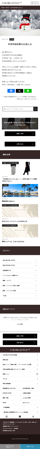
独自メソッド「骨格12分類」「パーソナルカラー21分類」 (17, 364)
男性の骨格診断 (7, 383)
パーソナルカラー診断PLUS (20, 275)
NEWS (4, 402)
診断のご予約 (20, 133)
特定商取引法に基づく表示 (9, 430)
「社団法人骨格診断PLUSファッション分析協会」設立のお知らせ (19, 96)
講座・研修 (5, 398)
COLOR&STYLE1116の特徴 (10, 355)
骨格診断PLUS (20, 270)
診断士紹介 (5, 359)
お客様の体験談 (27, 393)
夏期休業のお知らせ (8, 201)
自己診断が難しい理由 (28, 388)
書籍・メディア (20, 280)
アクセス (5, 378)
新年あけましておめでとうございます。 (27, 99)
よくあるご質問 (27, 398)
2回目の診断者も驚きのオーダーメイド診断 (14, 369)
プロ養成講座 (6, 407)
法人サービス (26, 402)
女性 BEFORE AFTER (20, 260)
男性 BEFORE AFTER (20, 265)
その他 (11, 39)
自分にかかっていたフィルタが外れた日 (14, 221)
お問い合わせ (20, 144)
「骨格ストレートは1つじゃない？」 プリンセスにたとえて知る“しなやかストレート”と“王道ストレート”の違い (20, 318)
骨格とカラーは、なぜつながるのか (13, 241)
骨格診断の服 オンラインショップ (10, 426)
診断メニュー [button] (6, 374)
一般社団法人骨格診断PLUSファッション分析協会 (15, 412)
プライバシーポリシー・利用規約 (10, 428)
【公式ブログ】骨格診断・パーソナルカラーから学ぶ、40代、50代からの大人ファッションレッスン (20, 423)
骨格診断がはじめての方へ (9, 388)
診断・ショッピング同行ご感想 (20, 285)
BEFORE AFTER (7, 393)
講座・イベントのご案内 (20, 290)
